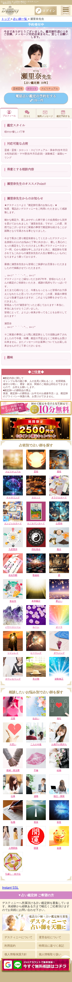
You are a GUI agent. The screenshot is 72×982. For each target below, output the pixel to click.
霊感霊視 (18, 88)
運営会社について (50, 937)
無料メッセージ (45, 116)
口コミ (27, 116)
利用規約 (10, 945)
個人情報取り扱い (50, 954)
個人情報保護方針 (15, 954)
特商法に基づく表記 (51, 945)
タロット (32, 88)
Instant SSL (10, 887)
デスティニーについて (18, 937)
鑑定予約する (63, 116)
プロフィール (9, 116)
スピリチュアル (49, 88)
